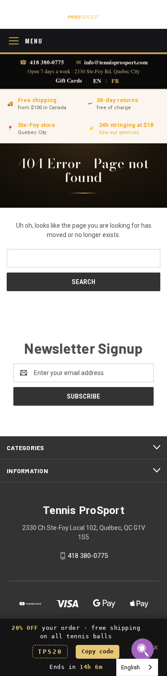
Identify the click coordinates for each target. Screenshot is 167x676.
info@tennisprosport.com (116, 62)
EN (97, 80)
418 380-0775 (47, 62)
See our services (119, 132)
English (130, 667)
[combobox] (137, 667)
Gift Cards (69, 80)
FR (115, 80)
